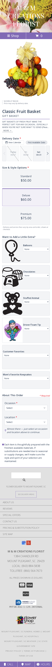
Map (27, 664)
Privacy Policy (13, 651)
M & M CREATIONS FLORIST (26, 16)
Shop (15, 35)
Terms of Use (26, 656)
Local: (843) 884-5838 (26, 566)
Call (9, 664)
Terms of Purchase (34, 651)
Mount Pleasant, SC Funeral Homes (21, 631)
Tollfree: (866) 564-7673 (26, 571)
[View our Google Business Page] (23, 544)
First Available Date (36, 142)
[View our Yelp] (28, 544)
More (6, 130)
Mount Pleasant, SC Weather (20, 641)
